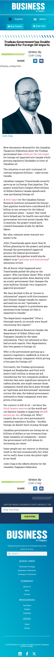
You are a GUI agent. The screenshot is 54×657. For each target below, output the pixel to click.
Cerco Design (28, 646)
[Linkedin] (20, 654)
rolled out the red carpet (35, 154)
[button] (35, 19)
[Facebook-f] (27, 654)
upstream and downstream (33, 259)
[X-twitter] (34, 654)
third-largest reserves (15, 408)
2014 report (12, 199)
